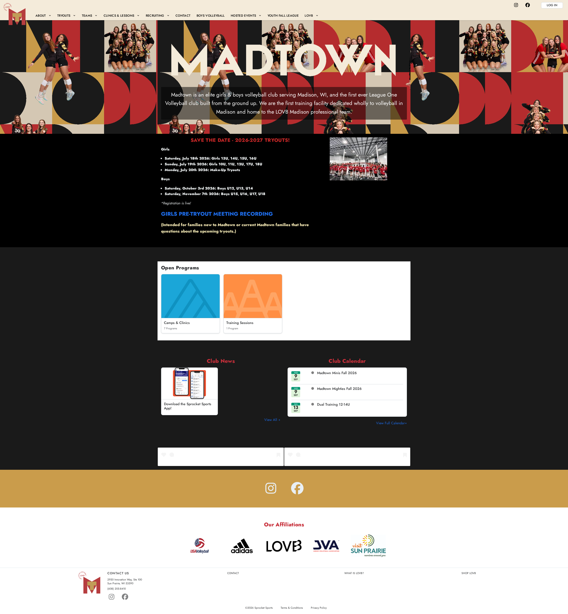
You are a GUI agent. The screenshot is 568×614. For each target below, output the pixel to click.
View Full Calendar (390, 423)
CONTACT (233, 573)
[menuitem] (43, 15)
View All (271, 419)
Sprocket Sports (263, 607)
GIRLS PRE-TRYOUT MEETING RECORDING (217, 214)
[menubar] (176, 15)
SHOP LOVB (469, 573)
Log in (552, 5)
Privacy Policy (319, 607)
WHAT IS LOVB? (354, 573)
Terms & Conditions (292, 607)
